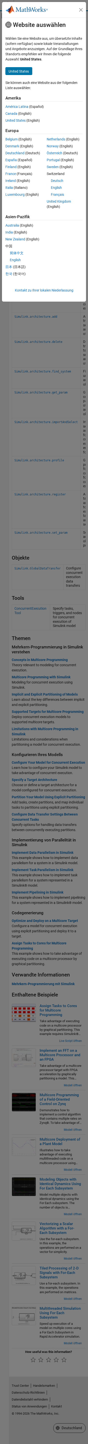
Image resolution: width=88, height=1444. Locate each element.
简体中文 (16, 253)
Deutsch (57, 181)
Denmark (12, 146)
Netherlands (56, 139)
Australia (12, 225)
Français (57, 194)
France (10, 174)
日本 (8, 267)
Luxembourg (15, 194)
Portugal (53, 160)
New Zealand (15, 239)
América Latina (16, 107)
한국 (8, 274)
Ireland (10, 181)
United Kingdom (59, 201)
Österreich (54, 153)
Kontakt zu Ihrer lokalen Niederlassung (44, 290)
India (9, 232)
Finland (11, 167)
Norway (53, 146)
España (11, 160)
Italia (9, 188)
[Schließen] (80, 9)
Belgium (11, 139)
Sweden (53, 167)
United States (15, 120)
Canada (11, 114)
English (56, 188)
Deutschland (14, 153)
